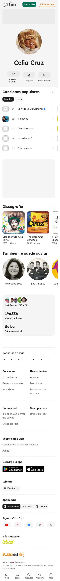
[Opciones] (53, 109)
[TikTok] (40, 524)
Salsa (10, 326)
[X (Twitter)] (51, 524)
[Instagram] (18, 524)
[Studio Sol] (13, 554)
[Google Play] (12, 469)
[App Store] (35, 469)
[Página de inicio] (9, 4)
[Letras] (8, 542)
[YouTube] (6, 524)
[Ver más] (52, 91)
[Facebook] (29, 524)
